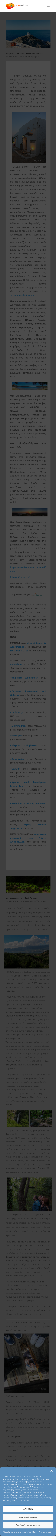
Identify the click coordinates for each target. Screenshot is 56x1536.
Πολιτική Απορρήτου (41, 1532)
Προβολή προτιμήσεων (28, 1525)
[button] (51, 1470)
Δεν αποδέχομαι (28, 1517)
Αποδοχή (28, 1508)
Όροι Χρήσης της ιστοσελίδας (17, 1532)
